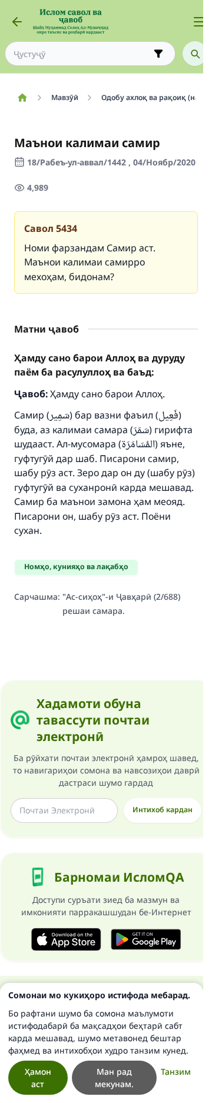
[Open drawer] (199, 22)
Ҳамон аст (38, 1077)
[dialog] (101, 1043)
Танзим (176, 1071)
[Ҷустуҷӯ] (195, 53)
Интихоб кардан (162, 810)
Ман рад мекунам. (114, 1077)
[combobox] (82, 54)
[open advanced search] (158, 53)
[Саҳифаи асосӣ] (22, 97)
